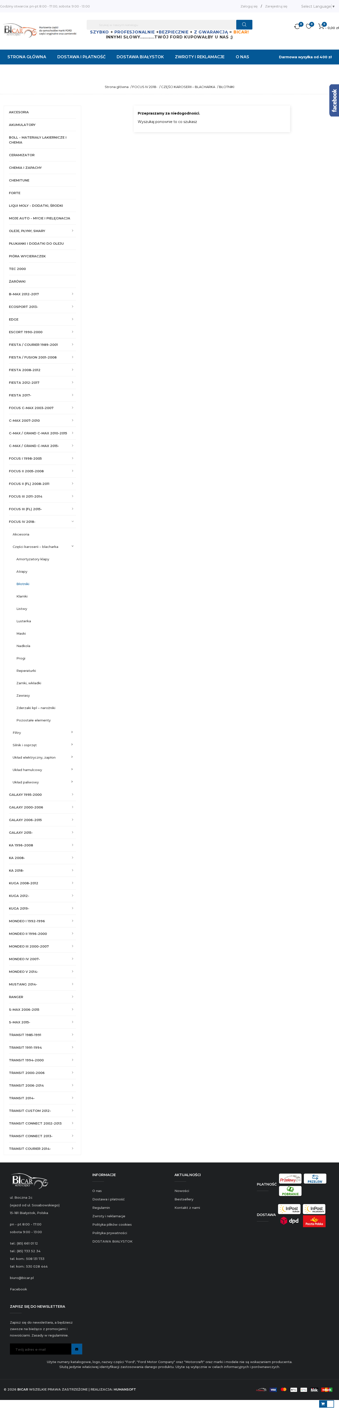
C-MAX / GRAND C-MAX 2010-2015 (38, 433)
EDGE (13, 319)
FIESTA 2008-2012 (24, 370)
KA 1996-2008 (21, 845)
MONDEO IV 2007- (24, 959)
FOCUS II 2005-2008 (26, 471)
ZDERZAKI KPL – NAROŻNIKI (35, 708)
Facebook (18, 1289)
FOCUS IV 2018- (22, 522)
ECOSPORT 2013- (23, 307)
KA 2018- (16, 870)
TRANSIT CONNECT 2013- (31, 1136)
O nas (97, 1191)
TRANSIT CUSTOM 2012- (30, 1111)
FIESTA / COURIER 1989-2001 (33, 345)
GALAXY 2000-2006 (26, 807)
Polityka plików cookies (112, 1224)
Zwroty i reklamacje (108, 1216)
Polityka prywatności (109, 1233)
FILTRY (17, 733)
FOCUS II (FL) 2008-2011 (29, 484)
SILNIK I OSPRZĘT (25, 745)
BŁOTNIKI (22, 584)
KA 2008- (17, 858)
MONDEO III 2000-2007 (29, 946)
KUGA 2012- (19, 896)
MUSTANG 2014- (23, 984)
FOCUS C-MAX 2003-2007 (31, 408)
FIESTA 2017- (20, 395)
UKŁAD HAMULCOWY (27, 770)
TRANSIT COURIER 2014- (30, 1149)
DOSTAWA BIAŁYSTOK (112, 1241)
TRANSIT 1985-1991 (25, 1035)
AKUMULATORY (22, 125)
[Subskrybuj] (76, 1349)
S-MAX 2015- (19, 1022)
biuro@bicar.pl (22, 1278)
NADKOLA (23, 646)
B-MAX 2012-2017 (24, 294)
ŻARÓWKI (17, 281)
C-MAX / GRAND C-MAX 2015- (34, 446)
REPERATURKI (26, 671)
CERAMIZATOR (21, 155)
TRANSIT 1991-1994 (25, 1047)
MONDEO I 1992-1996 (27, 921)
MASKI (21, 633)
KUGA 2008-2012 (23, 883)
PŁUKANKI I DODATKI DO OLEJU (36, 243)
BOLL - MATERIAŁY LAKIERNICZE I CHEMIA (38, 139)
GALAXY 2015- (21, 832)
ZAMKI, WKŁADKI (28, 683)
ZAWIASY (23, 695)
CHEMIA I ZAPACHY (25, 168)
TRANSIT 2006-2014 (26, 1085)
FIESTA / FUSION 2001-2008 (33, 357)
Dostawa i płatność (108, 1199)
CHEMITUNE (19, 180)
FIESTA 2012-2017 (24, 383)
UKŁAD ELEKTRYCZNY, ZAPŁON (34, 757)
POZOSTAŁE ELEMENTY (33, 720)
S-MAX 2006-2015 (24, 1009)
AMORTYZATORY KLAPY (32, 559)
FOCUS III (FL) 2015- (25, 509)
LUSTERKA (23, 621)
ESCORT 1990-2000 (25, 332)
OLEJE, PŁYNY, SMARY (27, 231)
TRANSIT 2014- (22, 1098)
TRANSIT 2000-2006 (27, 1073)
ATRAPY (21, 571)
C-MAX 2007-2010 (24, 420)
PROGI (20, 658)
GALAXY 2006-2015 (25, 820)
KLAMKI (22, 596)
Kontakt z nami (187, 1208)
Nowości (181, 1191)
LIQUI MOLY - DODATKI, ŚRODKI (36, 206)
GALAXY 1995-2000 (25, 795)
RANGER (16, 997)
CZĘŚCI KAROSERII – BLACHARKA (35, 547)
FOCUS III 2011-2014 (25, 496)
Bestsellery (183, 1199)
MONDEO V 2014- (23, 972)
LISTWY (21, 609)
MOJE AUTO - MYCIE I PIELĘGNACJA (39, 218)
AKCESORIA (19, 112)
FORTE (14, 193)
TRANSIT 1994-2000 (26, 1060)
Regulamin (101, 1208)
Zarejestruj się (276, 6)
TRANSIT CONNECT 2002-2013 (35, 1123)
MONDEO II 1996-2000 (28, 934)
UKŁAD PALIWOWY (26, 782)
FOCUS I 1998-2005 (25, 458)
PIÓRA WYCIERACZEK (27, 256)
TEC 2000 (17, 269)
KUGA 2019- (19, 908)
